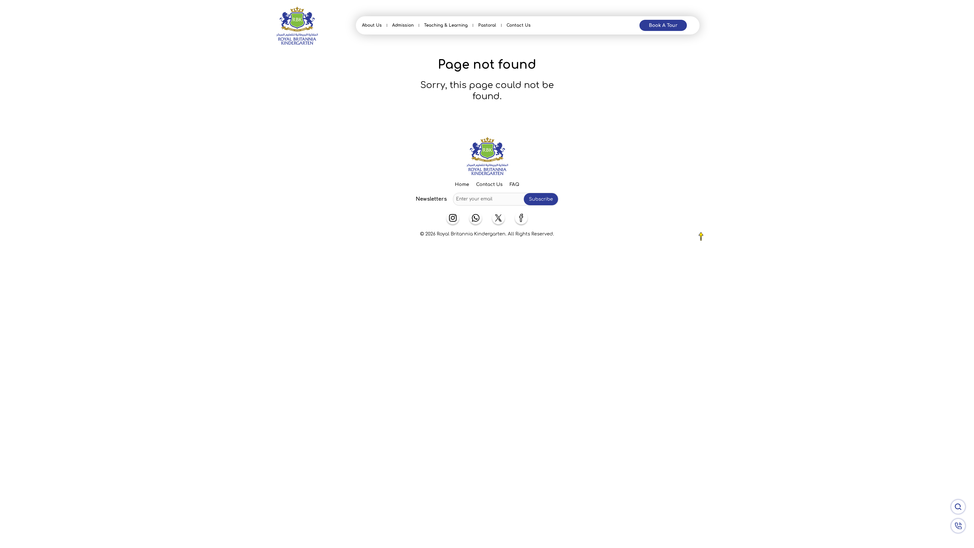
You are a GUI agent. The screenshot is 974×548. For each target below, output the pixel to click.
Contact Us (519, 25)
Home (462, 184)
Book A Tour (663, 25)
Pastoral (487, 25)
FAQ (514, 184)
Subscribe (541, 199)
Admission (403, 25)
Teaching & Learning (446, 25)
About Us (372, 25)
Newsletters (431, 199)
